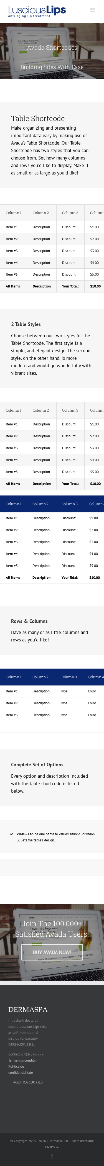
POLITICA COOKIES (28, 1082)
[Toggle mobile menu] (93, 10)
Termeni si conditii (21, 1060)
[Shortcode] (52, 51)
